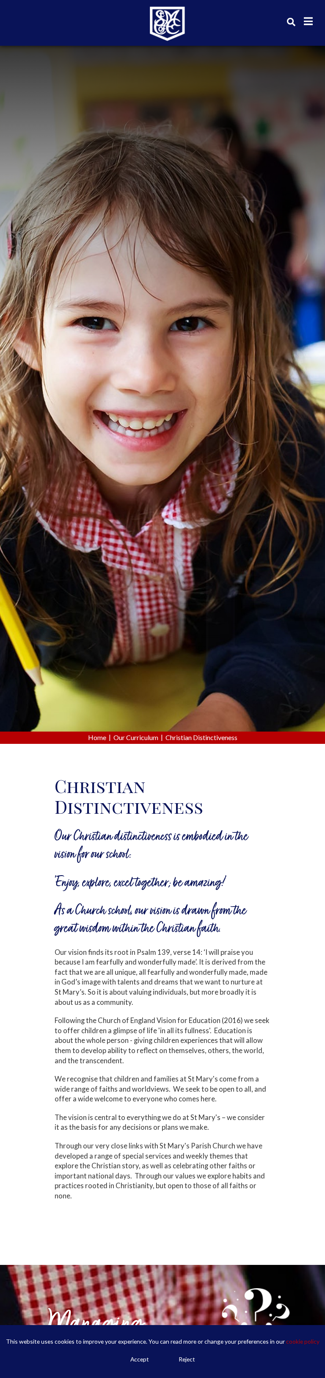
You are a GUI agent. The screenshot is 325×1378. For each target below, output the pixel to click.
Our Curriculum (135, 737)
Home (97, 737)
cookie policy (302, 1341)
